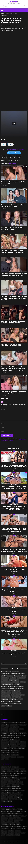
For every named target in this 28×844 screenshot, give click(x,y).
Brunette (11, 813)
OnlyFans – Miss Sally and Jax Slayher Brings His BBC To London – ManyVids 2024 (14, 550)
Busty (3, 815)
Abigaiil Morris (5, 722)
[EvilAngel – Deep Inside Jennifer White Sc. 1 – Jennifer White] (14, 581)
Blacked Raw (5, 678)
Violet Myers (21, 757)
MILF (13, 160)
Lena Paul (23, 742)
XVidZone (14, 1)
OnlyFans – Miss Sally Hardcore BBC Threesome (14, 570)
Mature (18, 159)
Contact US (22, 842)
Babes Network (6, 673)
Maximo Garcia (5, 746)
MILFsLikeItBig (20, 688)
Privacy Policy (10, 842)
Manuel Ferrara (22, 744)
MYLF (9, 690)
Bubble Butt (18, 813)
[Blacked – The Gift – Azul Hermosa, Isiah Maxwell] (14, 601)
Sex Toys (19, 830)
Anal (3, 809)
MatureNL (14, 462)
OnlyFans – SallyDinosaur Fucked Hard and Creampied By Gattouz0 (13, 392)
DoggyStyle (13, 818)
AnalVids (9, 627)
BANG (3, 675)
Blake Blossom (15, 727)
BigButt (7, 156)
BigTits (13, 156)
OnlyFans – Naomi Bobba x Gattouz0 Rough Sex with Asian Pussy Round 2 (13, 251)
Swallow (18, 160)
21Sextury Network (6, 671)
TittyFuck (18, 835)
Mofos (3, 690)
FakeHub (18, 684)
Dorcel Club (16, 682)
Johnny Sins (12, 735)
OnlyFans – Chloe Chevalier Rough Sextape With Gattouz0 (12, 228)
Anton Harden (5, 727)
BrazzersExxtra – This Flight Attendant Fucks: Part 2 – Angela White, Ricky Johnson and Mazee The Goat (14, 508)
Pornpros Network (6, 697)
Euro (20, 818)
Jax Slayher (14, 733)
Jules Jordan (11, 688)
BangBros (10, 675)
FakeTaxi (4, 686)
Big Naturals (11, 811)
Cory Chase (5, 729)
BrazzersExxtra (14, 504)
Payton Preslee (5, 750)
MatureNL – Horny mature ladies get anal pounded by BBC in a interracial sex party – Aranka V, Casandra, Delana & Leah (14, 466)
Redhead (4, 830)
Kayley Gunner (5, 737)
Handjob (17, 822)
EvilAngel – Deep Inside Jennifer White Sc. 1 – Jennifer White (14, 590)
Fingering (10, 822)
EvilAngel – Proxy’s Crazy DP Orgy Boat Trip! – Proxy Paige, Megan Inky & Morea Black (14, 487)
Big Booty (20, 809)
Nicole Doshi (22, 748)
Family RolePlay (18, 820)
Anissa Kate (23, 724)
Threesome (10, 835)
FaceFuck (4, 820)
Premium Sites (17, 697)
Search (23, 7)
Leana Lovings (15, 742)
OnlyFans (12, 163)
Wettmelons (5, 759)
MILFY (14, 526)
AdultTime (16, 671)
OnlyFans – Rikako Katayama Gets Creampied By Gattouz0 (12, 205)
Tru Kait (13, 757)
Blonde (24, 811)
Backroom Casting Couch (18, 673)
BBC (3, 156)
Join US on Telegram (14, 153)
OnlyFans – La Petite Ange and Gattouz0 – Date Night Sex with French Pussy (14, 274)
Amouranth (22, 722)
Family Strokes (12, 686)
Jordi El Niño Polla (21, 735)
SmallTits (4, 833)
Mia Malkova (15, 746)
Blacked (14, 607)
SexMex (4, 701)
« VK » (4, 842)
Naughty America (6, 693)
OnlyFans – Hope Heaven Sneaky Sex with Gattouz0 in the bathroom (13, 345)
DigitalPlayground (14, 680)
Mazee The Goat (19, 149)
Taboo (17, 833)
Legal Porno (17, 627)
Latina (18, 824)
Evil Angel (14, 484)
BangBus (17, 675)
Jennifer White (23, 733)
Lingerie (12, 159)
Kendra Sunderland (14, 739)
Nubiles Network (6, 695)
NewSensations (17, 693)
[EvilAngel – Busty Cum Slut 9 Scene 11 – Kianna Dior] (14, 644)
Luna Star (14, 744)
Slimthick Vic (15, 754)
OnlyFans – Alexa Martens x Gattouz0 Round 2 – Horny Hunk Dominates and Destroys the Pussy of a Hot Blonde (13, 368)
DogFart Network (6, 682)
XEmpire (10, 705)
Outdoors (12, 828)
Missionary (4, 828)
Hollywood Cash (14, 731)
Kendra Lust (10, 149)
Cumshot (19, 156)
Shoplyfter (18, 701)
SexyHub (11, 701)
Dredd (22, 729)
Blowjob (4, 813)
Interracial (17, 157)
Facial (3, 157)
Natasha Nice (13, 748)
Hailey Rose (5, 731)
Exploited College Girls (7, 684)
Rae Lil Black (15, 752)
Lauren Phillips (5, 742)
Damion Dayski (14, 729)
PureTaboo (5, 699)
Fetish (3, 822)
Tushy (20, 703)
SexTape (12, 830)
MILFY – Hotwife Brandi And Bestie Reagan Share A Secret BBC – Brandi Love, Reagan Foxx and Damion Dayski (13, 529)
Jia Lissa (4, 735)
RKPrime (21, 699)
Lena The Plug (5, 744)
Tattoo (23, 833)
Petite (19, 828)
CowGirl (9, 815)
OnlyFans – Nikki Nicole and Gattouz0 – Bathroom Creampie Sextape (14, 322)
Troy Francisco (5, 757)
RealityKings (13, 699)
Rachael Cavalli (6, 752)
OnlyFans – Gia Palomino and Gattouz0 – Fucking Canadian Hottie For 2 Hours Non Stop (14, 298)
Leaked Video (5, 826)
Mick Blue (23, 746)
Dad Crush (4, 680)
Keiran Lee (4, 739)
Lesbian (13, 826)
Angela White (5, 724)
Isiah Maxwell (5, 733)
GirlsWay (21, 686)
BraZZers (13, 678)
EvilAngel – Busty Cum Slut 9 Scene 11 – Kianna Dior (14, 653)
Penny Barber (15, 750)
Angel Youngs (15, 724)
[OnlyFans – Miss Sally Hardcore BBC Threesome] (14, 561)
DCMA (16, 842)
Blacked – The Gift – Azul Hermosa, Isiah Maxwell (14, 610)
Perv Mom (22, 695)
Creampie (16, 815)
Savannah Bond (6, 754)
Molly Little (4, 748)
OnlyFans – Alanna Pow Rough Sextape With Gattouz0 (13, 182)
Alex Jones (14, 722)
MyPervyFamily (16, 690)
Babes (8, 809)
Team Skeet (13, 703)
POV (24, 828)
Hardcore (9, 157)
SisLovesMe (5, 703)
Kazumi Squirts (15, 737)
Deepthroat (5, 818)
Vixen (3, 705)
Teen (3, 835)
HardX (3, 688)
